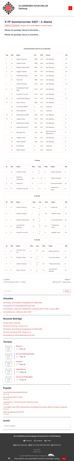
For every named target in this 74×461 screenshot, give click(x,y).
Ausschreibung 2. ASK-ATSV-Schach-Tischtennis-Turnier (20, 402)
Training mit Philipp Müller (24, 377)
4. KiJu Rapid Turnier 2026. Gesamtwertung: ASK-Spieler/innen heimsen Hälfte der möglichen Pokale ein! (35, 407)
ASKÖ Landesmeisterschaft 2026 (13, 412)
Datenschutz (37, 452)
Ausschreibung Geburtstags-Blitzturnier (15, 392)
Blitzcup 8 (19, 346)
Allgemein (8, 25)
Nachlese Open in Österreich (12, 323)
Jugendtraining (21, 369)
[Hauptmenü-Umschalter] (70, 8)
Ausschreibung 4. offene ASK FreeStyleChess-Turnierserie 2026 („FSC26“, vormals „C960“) (31, 309)
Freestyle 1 (19, 361)
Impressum (37, 449)
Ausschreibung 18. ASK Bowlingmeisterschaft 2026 (19, 306)
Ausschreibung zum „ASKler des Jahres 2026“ (17, 312)
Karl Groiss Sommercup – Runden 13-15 (15, 326)
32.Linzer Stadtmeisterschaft (25, 354)
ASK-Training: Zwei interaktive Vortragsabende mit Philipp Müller (22, 303)
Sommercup (15, 25)
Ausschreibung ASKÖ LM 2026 (12, 397)
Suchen (67, 291)
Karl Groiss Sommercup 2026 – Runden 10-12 (17, 332)
